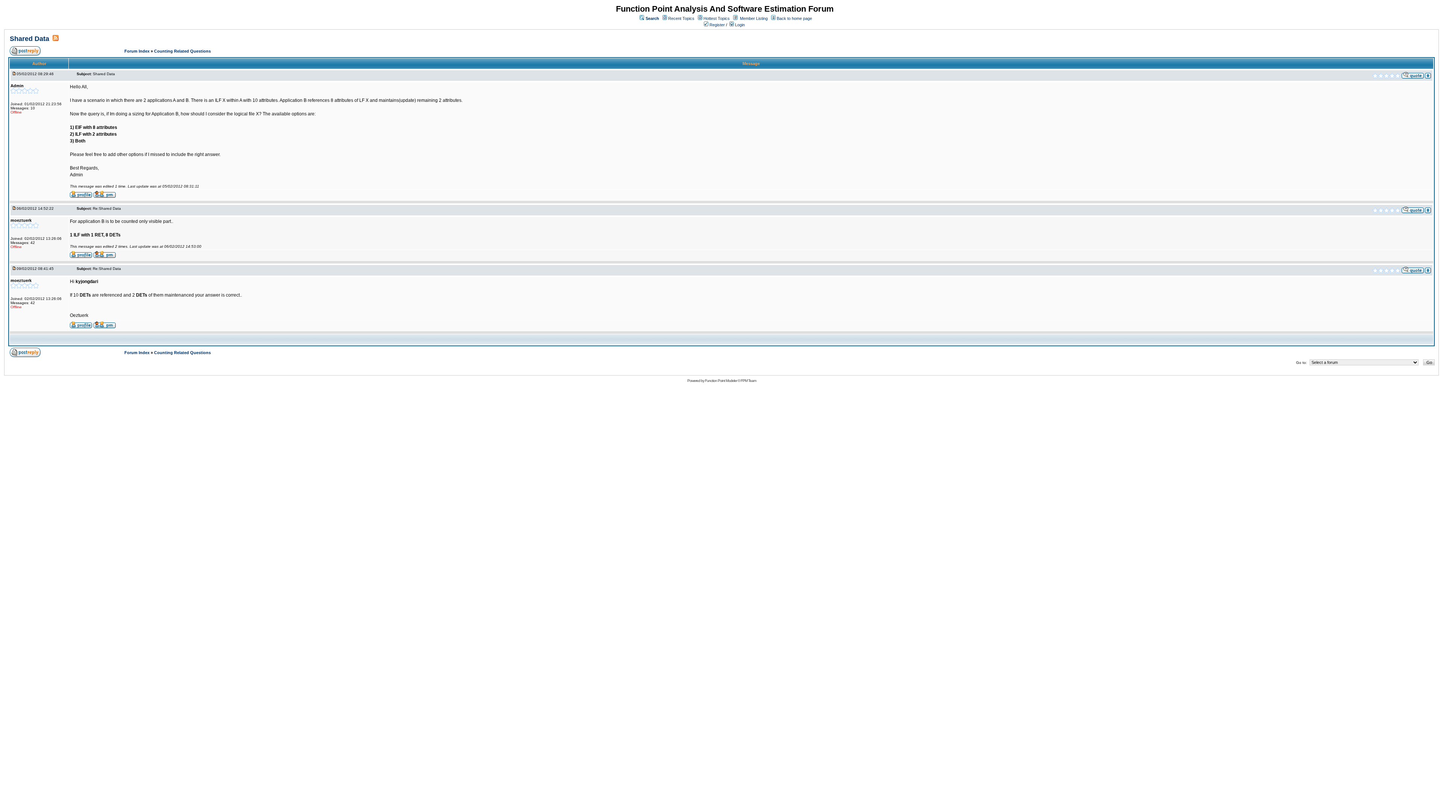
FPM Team (748, 381)
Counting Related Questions (182, 51)
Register (716, 25)
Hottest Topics (716, 18)
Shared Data (30, 38)
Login (739, 25)
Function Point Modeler (721, 381)
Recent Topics (681, 18)
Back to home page (794, 18)
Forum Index (137, 51)
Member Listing (754, 18)
